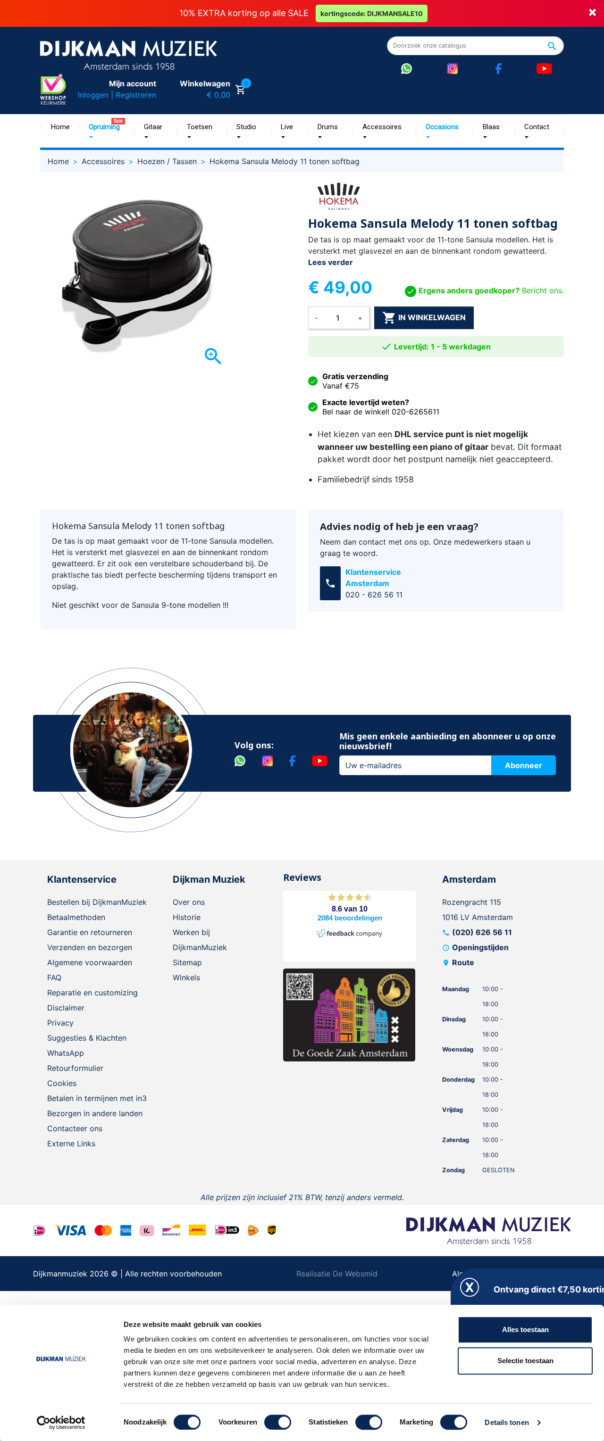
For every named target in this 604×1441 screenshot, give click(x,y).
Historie (187, 917)
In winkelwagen (424, 318)
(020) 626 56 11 (482, 932)
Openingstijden (480, 947)
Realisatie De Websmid (337, 1273)
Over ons (189, 902)
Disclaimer (65, 1007)
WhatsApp (65, 1053)
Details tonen (506, 1422)
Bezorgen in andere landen (95, 1113)
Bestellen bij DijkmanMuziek (97, 902)
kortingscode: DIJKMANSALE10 (371, 13)
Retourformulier (75, 1068)
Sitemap (187, 962)
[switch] (277, 1422)
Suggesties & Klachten (86, 1038)
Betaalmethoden (76, 917)
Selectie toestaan (525, 1361)
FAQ (54, 977)
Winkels (186, 977)
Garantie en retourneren (89, 932)
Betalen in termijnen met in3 (97, 1098)
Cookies (61, 1083)
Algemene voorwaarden (89, 962)
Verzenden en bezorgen (89, 947)
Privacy (60, 1022)
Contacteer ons (74, 1128)
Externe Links (71, 1143)
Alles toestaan (525, 1329)
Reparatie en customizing (92, 992)
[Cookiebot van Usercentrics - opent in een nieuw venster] (61, 1423)
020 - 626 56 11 (374, 594)
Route (463, 962)
